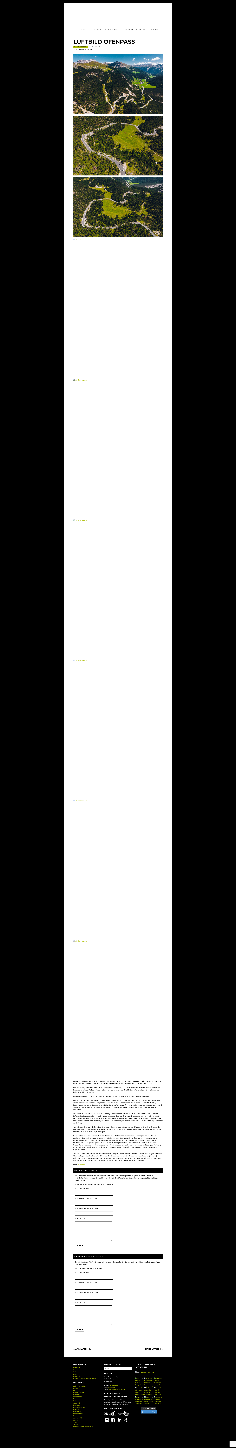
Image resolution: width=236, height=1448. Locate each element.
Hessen (75, 1399)
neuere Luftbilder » (154, 1349)
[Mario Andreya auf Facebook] (113, 1420)
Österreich (76, 1405)
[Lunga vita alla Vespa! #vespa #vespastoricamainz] (139, 1391)
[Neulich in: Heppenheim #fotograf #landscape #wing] (148, 1391)
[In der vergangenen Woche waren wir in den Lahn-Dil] (148, 1400)
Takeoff (83, 29)
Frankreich (76, 1394)
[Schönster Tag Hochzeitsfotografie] (120, 1414)
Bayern (75, 1388)
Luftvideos (113, 29)
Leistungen (128, 29)
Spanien (75, 1422)
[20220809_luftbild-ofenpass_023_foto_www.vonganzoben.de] (118, 728)
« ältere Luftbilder (82, 1349)
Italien (75, 1401)
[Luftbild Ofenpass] (118, 84)
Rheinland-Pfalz (78, 1414)
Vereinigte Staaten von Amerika (83, 1426)
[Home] (118, 15)
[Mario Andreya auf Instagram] (107, 1420)
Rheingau (76, 1409)
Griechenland (77, 1397)
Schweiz (98, 47)
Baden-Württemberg (79, 1386)
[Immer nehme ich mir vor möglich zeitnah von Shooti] (139, 1400)
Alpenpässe (82, 49)
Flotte (142, 29)
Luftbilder (97, 29)
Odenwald (76, 1403)
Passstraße (92, 49)
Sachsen (76, 1416)
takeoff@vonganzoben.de (117, 1389)
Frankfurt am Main (79, 1392)
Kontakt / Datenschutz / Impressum (84, 1378)
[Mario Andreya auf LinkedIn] (120, 1420)
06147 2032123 (113, 1385)
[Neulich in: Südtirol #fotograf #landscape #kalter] (158, 1391)
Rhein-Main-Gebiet (79, 1407)
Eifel (74, 1390)
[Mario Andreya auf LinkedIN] (126, 1420)
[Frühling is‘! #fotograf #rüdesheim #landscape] (158, 1400)
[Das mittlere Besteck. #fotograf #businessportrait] (139, 1382)
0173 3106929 (112, 1387)
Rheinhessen (77, 1411)
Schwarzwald (77, 1418)
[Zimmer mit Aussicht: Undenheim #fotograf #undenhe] (158, 1382)
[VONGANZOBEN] (113, 1414)
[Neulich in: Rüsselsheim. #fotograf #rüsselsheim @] (148, 1382)
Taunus (75, 1424)
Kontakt (154, 29)
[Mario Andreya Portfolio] (107, 1414)
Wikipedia (81, 1165)
